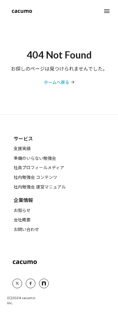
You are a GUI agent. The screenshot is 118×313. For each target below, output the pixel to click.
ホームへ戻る (56, 82)
